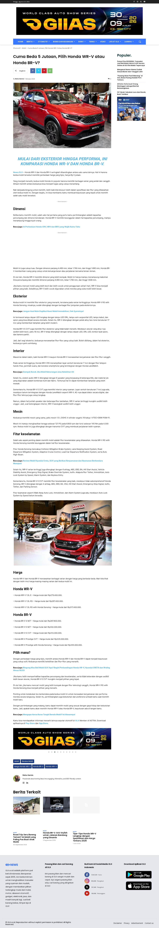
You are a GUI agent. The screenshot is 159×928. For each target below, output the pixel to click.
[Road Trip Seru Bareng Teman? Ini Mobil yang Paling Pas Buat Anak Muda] (26, 814)
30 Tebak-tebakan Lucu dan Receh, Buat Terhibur (131, 93)
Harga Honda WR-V (22, 766)
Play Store (30, 723)
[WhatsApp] (49, 70)
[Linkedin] (27, 782)
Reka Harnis (19, 79)
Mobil (24, 48)
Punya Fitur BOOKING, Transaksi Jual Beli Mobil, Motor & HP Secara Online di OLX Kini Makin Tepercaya (131, 63)
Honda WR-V (51, 766)
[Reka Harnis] (16, 778)
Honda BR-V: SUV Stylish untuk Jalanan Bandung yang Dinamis (55, 835)
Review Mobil (27, 761)
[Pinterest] (44, 70)
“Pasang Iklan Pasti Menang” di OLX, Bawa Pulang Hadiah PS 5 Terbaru (129, 78)
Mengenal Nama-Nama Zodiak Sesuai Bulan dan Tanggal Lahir (130, 71)
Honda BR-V (38, 766)
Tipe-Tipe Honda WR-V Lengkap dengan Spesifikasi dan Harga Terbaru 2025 (84, 837)
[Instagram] (137, 1)
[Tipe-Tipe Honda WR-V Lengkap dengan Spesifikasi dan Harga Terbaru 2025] (86, 813)
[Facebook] (134, 1)
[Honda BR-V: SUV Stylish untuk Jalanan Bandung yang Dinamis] (56, 813)
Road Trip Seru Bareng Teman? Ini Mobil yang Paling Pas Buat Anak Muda (24, 838)
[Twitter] (140, 1)
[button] (140, 42)
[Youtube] (144, 1)
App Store (43, 723)
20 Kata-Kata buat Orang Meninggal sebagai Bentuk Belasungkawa (128, 86)
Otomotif (16, 48)
